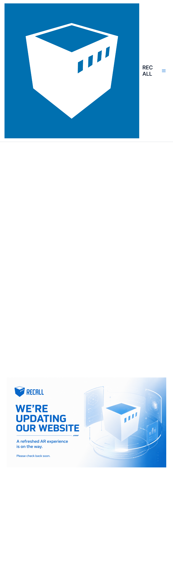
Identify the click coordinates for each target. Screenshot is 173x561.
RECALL (147, 70)
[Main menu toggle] (163, 70)
